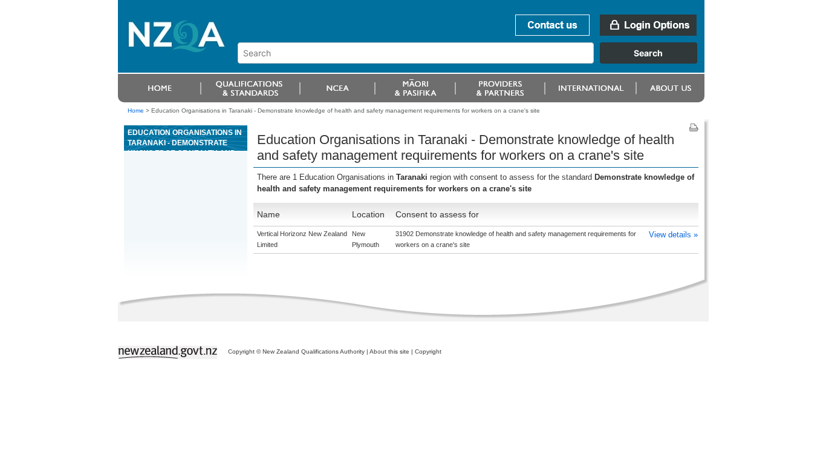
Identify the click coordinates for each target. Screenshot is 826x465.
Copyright (428, 351)
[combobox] (473, 61)
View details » (673, 234)
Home (136, 110)
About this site (389, 351)
